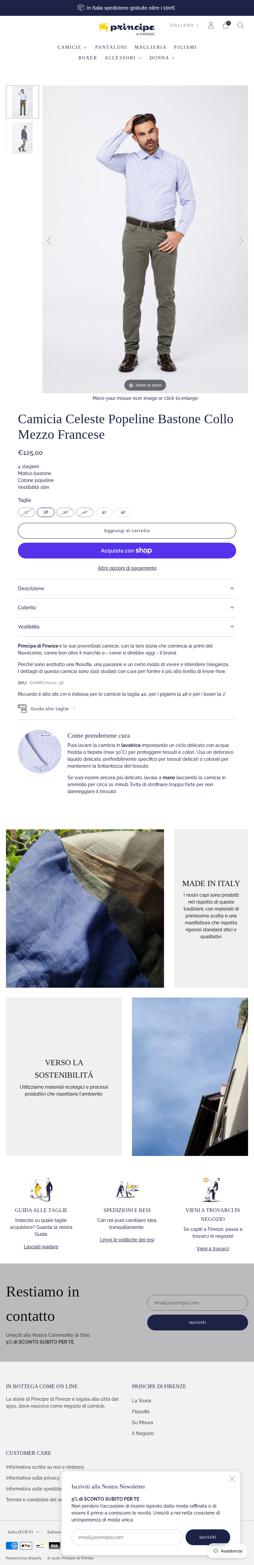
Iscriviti (207, 1537)
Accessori (120, 57)
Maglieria (151, 47)
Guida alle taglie (50, 708)
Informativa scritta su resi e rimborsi (45, 1467)
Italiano (182, 25)
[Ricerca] (240, 25)
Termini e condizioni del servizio (40, 1499)
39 (65, 511)
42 (123, 511)
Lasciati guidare (41, 1246)
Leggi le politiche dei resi (127, 1239)
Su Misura (142, 1422)
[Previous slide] (49, 240)
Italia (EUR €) (20, 1532)
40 (84, 511)
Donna (159, 57)
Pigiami (185, 47)
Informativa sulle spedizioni (35, 1488)
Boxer (87, 57)
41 (104, 511)
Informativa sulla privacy (33, 1478)
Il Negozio (143, 1433)
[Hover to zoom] (145, 238)
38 (45, 511)
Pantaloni (111, 47)
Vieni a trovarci (213, 1248)
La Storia (141, 1400)
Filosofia (140, 1411)
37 (26, 511)
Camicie (70, 47)
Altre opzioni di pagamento (127, 568)
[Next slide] (241, 240)
